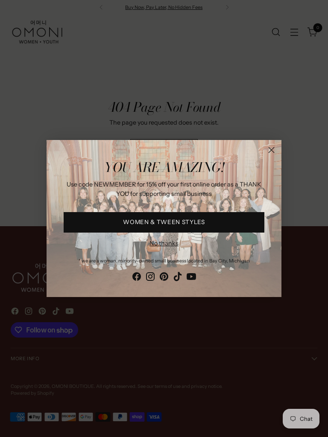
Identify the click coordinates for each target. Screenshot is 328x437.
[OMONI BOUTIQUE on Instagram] (150, 277)
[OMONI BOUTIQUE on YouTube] (191, 277)
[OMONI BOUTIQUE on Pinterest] (164, 277)
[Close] (271, 150)
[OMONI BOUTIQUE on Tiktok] (178, 277)
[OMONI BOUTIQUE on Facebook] (137, 277)
